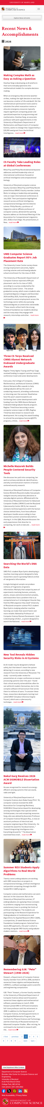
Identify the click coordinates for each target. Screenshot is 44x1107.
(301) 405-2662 (17, 1086)
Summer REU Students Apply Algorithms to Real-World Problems (22, 870)
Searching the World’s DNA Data (20, 565)
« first (5, 1036)
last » (33, 1041)
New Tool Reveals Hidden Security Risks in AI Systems (21, 656)
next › (25, 1041)
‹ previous (15, 1036)
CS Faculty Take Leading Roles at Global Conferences (22, 163)
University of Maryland (22, 2)
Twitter (9, 1091)
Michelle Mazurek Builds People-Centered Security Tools (19, 469)
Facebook (4, 1091)
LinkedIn (20, 1091)
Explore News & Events (22, 18)
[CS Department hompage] (22, 1101)
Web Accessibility (8, 1095)
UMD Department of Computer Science (18, 9)
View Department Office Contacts (13, 1067)
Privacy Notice (21, 1095)
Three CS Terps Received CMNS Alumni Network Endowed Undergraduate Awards (19, 361)
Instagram (15, 1091)
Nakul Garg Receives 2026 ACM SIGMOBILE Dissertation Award (21, 779)
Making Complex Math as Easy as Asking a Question (20, 76)
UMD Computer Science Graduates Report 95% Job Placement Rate (20, 257)
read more (19, 133)
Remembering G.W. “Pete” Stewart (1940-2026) (20, 971)
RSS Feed (26, 1091)
